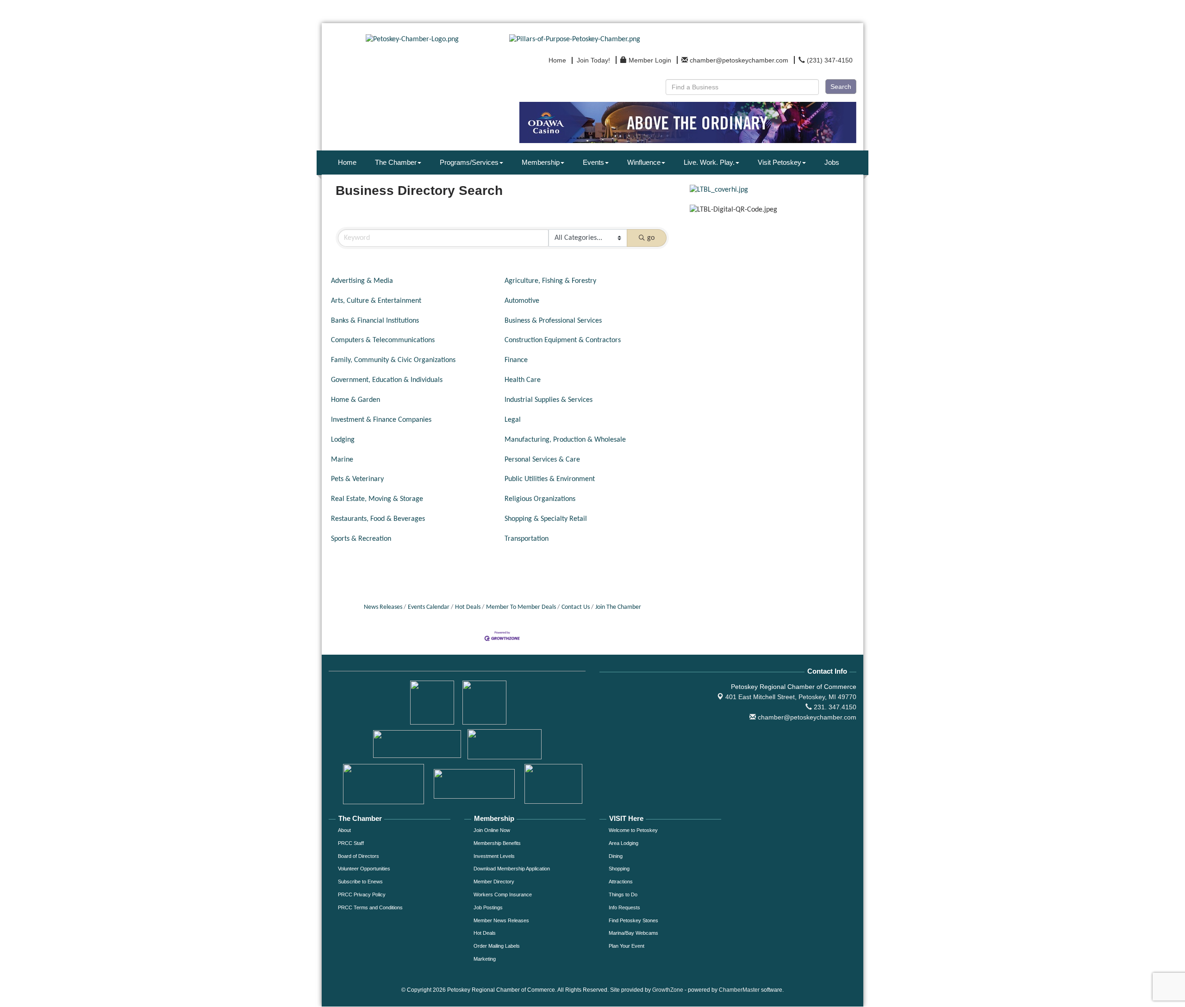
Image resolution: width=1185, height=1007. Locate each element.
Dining (616, 856)
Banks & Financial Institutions (375, 321)
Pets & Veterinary (357, 479)
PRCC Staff (351, 843)
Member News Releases (501, 920)
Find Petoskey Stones (633, 920)
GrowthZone (667, 990)
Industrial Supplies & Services (548, 400)
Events (593, 162)
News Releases (383, 607)
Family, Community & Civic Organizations (393, 360)
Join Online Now (492, 830)
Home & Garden (355, 400)
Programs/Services (469, 162)
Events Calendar (428, 607)
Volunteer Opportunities (364, 868)
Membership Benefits (497, 843)
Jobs (831, 162)
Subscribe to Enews (360, 881)
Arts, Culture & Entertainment (376, 301)
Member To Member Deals (521, 607)
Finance (516, 360)
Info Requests (624, 907)
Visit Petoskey (779, 162)
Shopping (619, 868)
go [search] (651, 238)
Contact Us (575, 607)
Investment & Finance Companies (381, 420)
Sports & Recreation (361, 539)
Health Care (523, 380)
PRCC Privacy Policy (362, 894)
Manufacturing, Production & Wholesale (565, 440)
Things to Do (623, 894)
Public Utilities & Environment (550, 479)
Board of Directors (358, 856)
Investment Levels (494, 856)
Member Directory (494, 881)
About (344, 830)
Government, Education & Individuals (387, 380)
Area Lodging (623, 843)
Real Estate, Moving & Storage (377, 499)
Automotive (522, 301)
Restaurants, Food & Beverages (378, 519)
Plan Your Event (626, 946)
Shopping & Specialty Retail (546, 519)
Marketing (485, 959)
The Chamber (396, 162)
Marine (342, 459)
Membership (541, 162)
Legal (513, 420)
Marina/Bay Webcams (633, 933)
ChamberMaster (739, 990)
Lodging (343, 440)
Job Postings (488, 907)
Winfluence (644, 162)
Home (347, 162)
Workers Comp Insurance (503, 894)
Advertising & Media (362, 281)
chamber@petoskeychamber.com (806, 717)
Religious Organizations (540, 499)
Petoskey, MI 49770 (790, 697)
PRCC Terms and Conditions (370, 907)
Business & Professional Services (553, 321)
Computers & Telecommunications (383, 340)
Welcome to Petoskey (633, 830)
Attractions (621, 881)
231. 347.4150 (834, 707)
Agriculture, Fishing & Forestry (550, 281)
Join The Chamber (618, 607)
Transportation (527, 539)
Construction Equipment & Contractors (563, 340)
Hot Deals (467, 607)
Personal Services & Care (542, 459)
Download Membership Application (512, 868)
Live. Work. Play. (709, 162)
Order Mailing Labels (497, 946)
